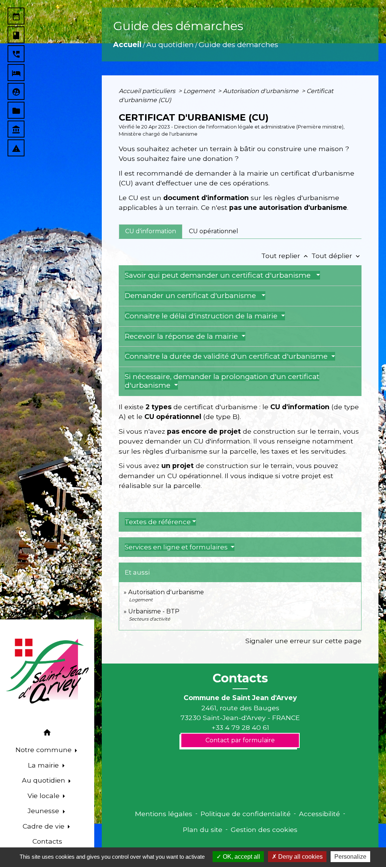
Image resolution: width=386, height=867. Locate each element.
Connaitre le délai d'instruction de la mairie (202, 316)
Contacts (240, 678)
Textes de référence (158, 522)
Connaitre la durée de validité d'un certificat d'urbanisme (227, 356)
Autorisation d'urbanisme (261, 91)
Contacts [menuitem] (47, 841)
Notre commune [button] (44, 750)
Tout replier (285, 256)
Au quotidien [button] (44, 780)
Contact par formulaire (240, 740)
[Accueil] (47, 671)
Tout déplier (336, 256)
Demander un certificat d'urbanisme (192, 295)
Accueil (127, 44)
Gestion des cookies (264, 829)
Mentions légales (163, 814)
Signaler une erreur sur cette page (303, 641)
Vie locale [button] (44, 796)
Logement (199, 91)
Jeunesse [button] (44, 811)
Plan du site (202, 829)
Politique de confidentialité (246, 814)
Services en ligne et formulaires (177, 547)
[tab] (150, 231)
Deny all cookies (300, 856)
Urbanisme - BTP (153, 611)
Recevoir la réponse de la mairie (182, 336)
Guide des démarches (238, 44)
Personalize (350, 856)
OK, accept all (240, 856)
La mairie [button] (44, 765)
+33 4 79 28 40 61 (240, 727)
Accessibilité (319, 814)
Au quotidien (170, 44)
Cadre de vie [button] (44, 826)
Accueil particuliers (148, 91)
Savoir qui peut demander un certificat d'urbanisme (219, 275)
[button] (47, 733)
